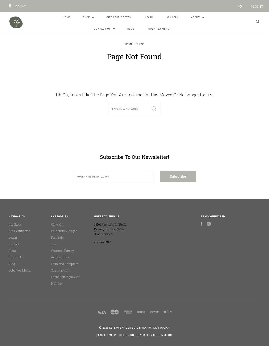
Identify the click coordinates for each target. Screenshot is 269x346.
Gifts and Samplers (65, 264)
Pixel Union (126, 335)
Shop (87, 17)
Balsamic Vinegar (64, 231)
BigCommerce (163, 335)
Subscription (60, 270)
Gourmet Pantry (62, 251)
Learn (149, 17)
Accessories (60, 257)
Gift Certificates (118, 17)
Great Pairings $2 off (65, 277)
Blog (130, 28)
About (196, 17)
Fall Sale (57, 237)
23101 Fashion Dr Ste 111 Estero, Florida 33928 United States (110, 229)
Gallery (173, 17)
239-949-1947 (102, 242)
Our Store (15, 224)
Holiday (57, 284)
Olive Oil (57, 224)
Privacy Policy (159, 327)
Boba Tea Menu (158, 28)
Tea (53, 244)
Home (66, 17)
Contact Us (103, 28)
